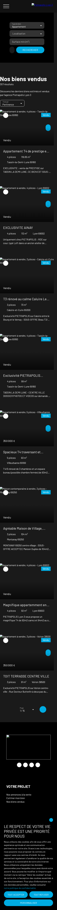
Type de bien (16, 24)
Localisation (18, 33)
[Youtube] (25, 765)
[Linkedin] (37, 765)
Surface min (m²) (20, 41)
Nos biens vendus (15, 801)
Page (21, 708)
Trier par (6, 102)
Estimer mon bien (15, 798)
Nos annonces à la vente (18, 794)
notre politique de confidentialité (19, 888)
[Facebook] (19, 765)
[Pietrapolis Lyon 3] (42, 6)
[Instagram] (31, 765)
